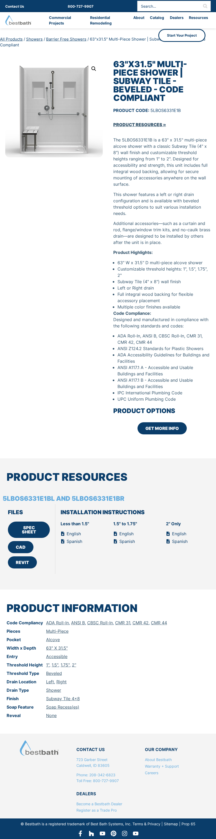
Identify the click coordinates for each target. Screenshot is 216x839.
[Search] (205, 6)
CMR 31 (122, 623)
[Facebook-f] (80, 833)
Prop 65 (188, 824)
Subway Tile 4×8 (63, 698)
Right (61, 682)
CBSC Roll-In (100, 623)
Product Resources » (139, 124)
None (51, 715)
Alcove (53, 639)
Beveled (54, 673)
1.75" (65, 665)
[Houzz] (91, 833)
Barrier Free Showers (66, 39)
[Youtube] (136, 833)
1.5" (55, 665)
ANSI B (78, 623)
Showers (34, 39)
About (138, 17)
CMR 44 (159, 623)
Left (50, 682)
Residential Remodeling (101, 20)
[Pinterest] (113, 833)
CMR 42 (140, 623)
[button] (94, 68)
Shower (53, 690)
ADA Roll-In (57, 623)
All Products (11, 39)
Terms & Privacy (146, 824)
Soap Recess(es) (62, 707)
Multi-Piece (57, 631)
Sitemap (171, 824)
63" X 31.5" (57, 648)
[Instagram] (124, 833)
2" (74, 665)
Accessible (56, 656)
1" (47, 665)
